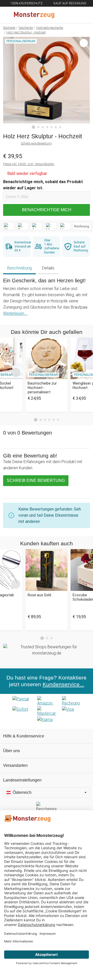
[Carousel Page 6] (58, 420)
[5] (51, 127)
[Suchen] (61, 15)
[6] (56, 127)
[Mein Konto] (83, 15)
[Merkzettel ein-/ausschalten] (83, 116)
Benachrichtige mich (46, 210)
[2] (38, 127)
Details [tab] (48, 268)
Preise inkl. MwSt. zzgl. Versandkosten (28, 164)
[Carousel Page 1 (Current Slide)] (35, 420)
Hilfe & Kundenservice (23, 736)
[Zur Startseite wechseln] (34, 15)
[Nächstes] (84, 83)
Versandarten (15, 765)
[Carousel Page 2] (41, 420)
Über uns (11, 751)
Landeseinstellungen (22, 780)
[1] (33, 127)
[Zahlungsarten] (46, 711)
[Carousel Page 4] (49, 420)
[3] (43, 127)
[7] (60, 127)
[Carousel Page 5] (53, 420)
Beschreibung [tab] (19, 268)
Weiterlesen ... (15, 313)
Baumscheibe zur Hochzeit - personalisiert (42, 387)
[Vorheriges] (8, 83)
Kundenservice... (63, 684)
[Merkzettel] (72, 15)
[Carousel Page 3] (45, 420)
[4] (47, 127)
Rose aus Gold (39, 595)
